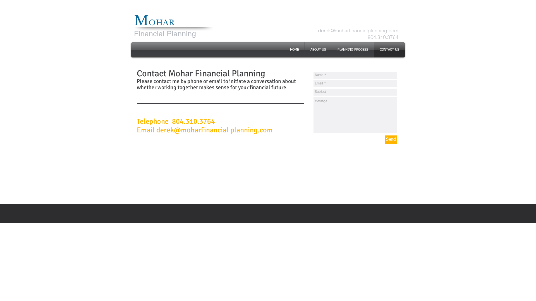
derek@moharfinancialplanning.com (358, 30)
